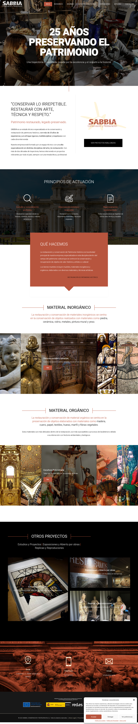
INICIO (48, 4)
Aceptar (93, 717)
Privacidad (81, 718)
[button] (134, 700)
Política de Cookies (100, 720)
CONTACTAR (129, 4)
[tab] (10, 363)
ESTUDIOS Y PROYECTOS (87, 4)
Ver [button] (6, 374)
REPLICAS (117, 4)
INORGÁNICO (58, 4)
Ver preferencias (127, 717)
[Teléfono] (68, 661)
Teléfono (68, 671)
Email (109, 671)
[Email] (109, 661)
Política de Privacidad (113, 720)
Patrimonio (72, 252)
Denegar (110, 717)
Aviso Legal (123, 720)
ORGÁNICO (70, 4)
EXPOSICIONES (105, 4)
